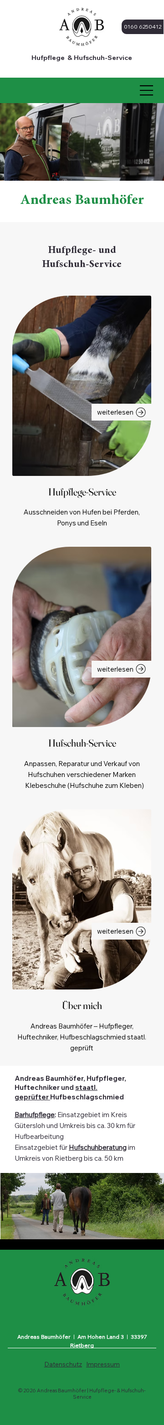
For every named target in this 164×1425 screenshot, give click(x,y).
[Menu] (147, 90)
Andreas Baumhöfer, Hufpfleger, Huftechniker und (70, 1083)
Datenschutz (63, 1364)
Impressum (103, 1364)
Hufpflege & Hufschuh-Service (81, 58)
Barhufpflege (35, 1114)
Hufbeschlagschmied (87, 1097)
